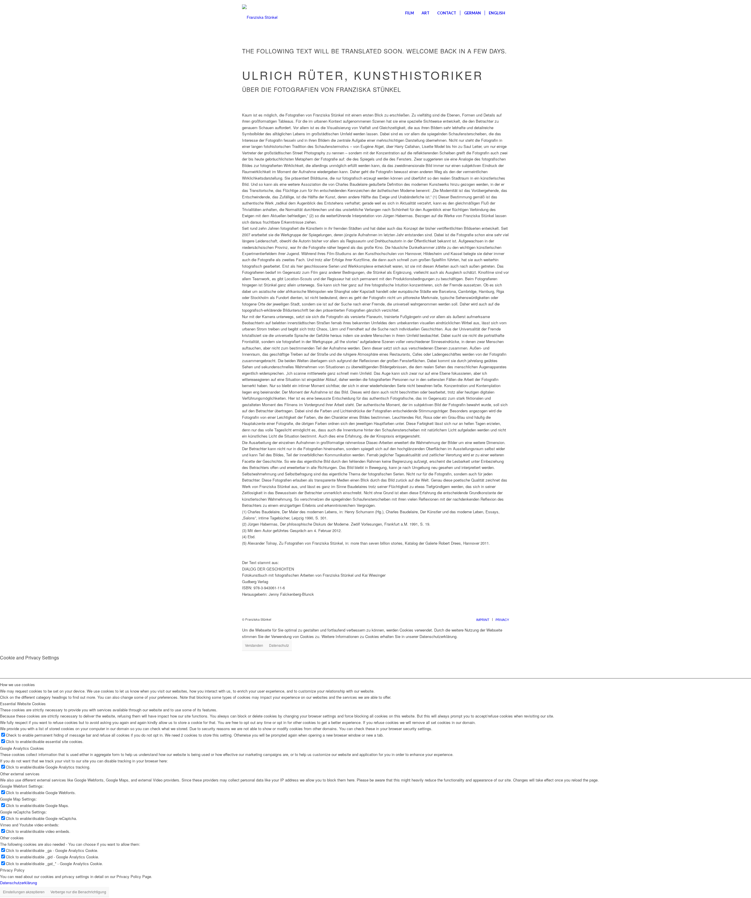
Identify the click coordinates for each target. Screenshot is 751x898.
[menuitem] (409, 13)
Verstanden (254, 645)
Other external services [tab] (20, 774)
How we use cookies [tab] (17, 684)
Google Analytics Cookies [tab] (22, 748)
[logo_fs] (260, 13)
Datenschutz (279, 645)
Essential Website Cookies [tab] (23, 703)
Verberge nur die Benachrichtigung (78, 891)
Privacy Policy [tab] (12, 870)
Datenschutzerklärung (18, 882)
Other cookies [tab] (12, 837)
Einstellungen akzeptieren (24, 891)
